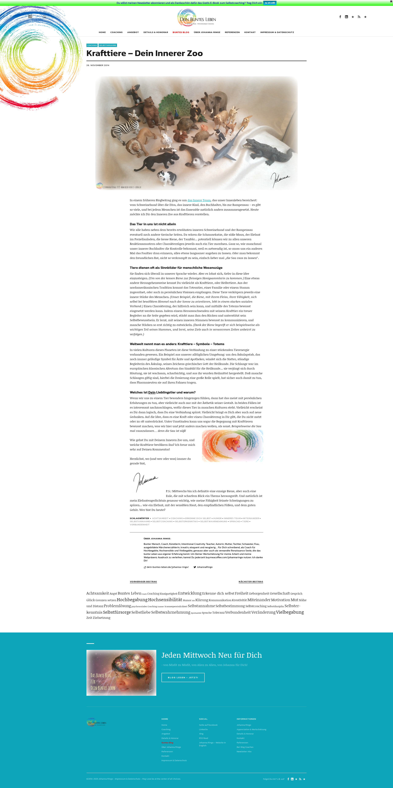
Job (193, 600)
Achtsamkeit (160, 518)
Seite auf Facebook (340, 16)
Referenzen (232, 32)
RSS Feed (359, 16)
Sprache (235, 521)
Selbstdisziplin (275, 606)
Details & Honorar (156, 32)
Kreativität (239, 600)
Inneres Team (232, 518)
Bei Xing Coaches (245, 747)
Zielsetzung (101, 617)
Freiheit (241, 593)
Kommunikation (220, 600)
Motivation (280, 599)
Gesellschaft (280, 593)
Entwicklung (190, 593)
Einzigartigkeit (168, 593)
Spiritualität (196, 613)
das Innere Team (199, 200)
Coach (144, 594)
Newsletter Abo (244, 751)
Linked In (346, 16)
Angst (113, 593)
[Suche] (44, 16)
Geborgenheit (259, 593)
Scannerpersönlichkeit (176, 606)
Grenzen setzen (105, 600)
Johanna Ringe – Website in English (365, 16)
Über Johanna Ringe (207, 32)
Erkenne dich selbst (198, 518)
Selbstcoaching (162, 521)
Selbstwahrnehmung (213, 521)
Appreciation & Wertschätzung (251, 729)
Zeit (89, 617)
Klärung (201, 599)
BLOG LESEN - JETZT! (183, 677)
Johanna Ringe (160, 538)
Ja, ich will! (270, 2)
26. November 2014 (97, 65)
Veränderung (263, 612)
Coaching (116, 32)
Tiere (245, 521)
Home (102, 32)
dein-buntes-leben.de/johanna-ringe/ (168, 567)
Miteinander (251, 518)
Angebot (133, 32)
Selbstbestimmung (230, 605)
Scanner (161, 606)
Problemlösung (117, 605)
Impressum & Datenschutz (277, 32)
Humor (217, 518)
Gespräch (296, 593)
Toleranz (218, 612)
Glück (90, 600)
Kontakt (250, 32)
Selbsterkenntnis (186, 521)
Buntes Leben (129, 593)
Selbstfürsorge (117, 612)
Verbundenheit (140, 524)
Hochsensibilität (165, 599)
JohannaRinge (205, 567)
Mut (294, 599)
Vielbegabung (290, 612)
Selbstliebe (141, 612)
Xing (352, 16)
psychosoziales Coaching (144, 606)
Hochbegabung (132, 599)
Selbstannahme (107, 45)
